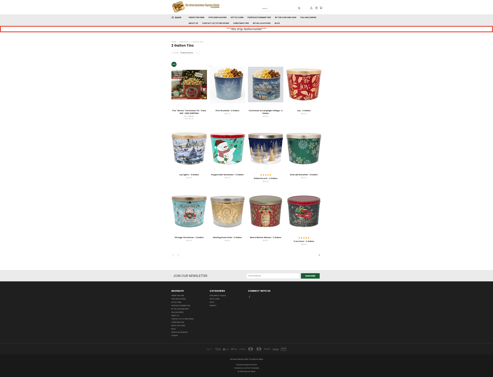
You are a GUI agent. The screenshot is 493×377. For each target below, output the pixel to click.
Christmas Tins (241, 23)
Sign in (174, 332)
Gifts (212, 302)
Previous (486, 369)
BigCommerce (251, 365)
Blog (277, 23)
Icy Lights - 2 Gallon (189, 174)
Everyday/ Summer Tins (259, 17)
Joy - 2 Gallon (304, 110)
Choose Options (189, 89)
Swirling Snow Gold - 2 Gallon (227, 237)
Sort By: (176, 53)
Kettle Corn (237, 17)
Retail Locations (262, 23)
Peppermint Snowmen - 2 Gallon (227, 174)
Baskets (213, 305)
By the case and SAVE (285, 17)
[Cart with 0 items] (321, 8)
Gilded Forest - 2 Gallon (265, 178)
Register (184, 332)
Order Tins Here (196, 17)
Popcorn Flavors (217, 17)
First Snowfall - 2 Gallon (227, 110)
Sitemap (174, 335)
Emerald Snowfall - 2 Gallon (304, 174)
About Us (193, 23)
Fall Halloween (308, 17)
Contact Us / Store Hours (215, 23)
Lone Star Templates (251, 368)
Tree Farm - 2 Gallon (303, 241)
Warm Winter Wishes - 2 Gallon (265, 237)
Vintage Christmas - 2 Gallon (189, 237)
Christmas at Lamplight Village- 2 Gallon (265, 112)
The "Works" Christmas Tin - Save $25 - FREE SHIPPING (189, 112)
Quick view (189, 79)
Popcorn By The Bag (218, 295)
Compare (188, 84)
